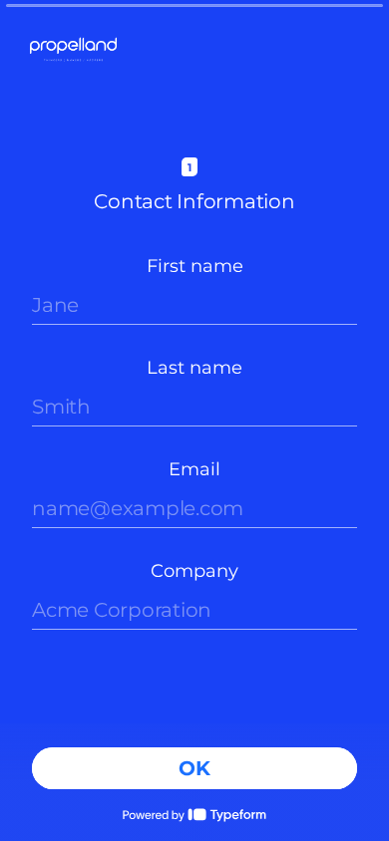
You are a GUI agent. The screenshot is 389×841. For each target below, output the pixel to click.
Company (194, 571)
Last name (194, 368)
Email (194, 469)
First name (195, 266)
